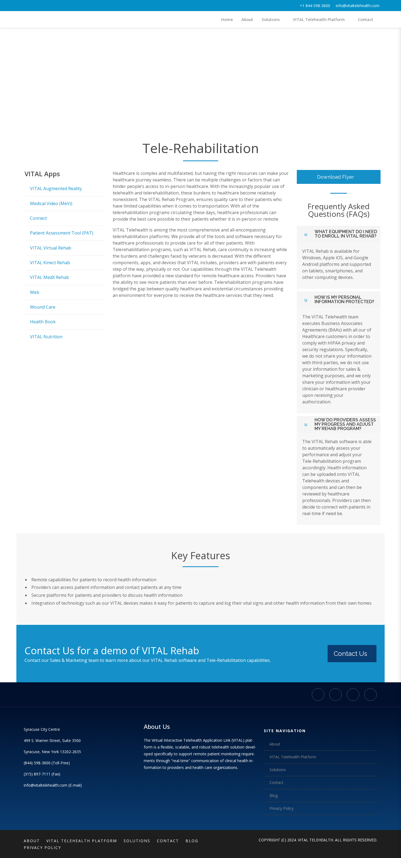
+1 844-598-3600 (315, 5)
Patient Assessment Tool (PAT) (61, 233)
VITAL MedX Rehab (49, 277)
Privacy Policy (282, 808)
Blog (274, 795)
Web (34, 292)
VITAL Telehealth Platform (293, 756)
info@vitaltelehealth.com (357, 5)
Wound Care (42, 307)
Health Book (43, 322)
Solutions (278, 769)
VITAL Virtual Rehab (50, 248)
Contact (276, 782)
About (275, 744)
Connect (38, 218)
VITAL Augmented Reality (56, 188)
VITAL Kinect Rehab (50, 263)
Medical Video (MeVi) (51, 203)
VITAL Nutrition (46, 337)
